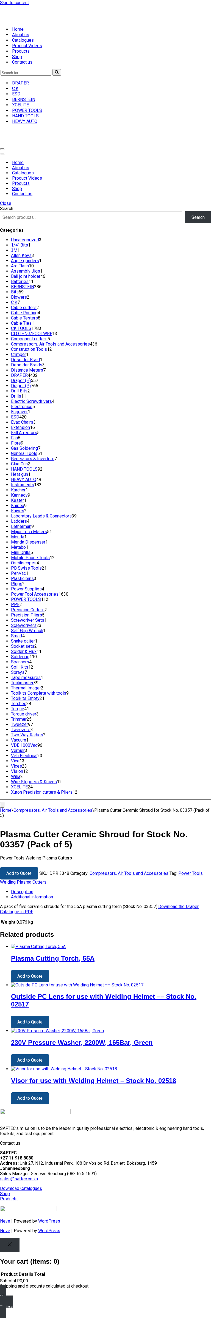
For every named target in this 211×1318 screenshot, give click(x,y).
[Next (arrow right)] (201, 659)
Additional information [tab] (32, 897)
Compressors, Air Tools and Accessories (52, 810)
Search (6, 208)
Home (18, 29)
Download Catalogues (21, 1188)
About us (20, 34)
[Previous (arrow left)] (9, 659)
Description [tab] (22, 891)
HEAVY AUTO (24, 121)
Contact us (22, 62)
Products (21, 51)
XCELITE (20, 105)
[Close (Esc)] (193, 6)
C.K (15, 88)
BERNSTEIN (23, 99)
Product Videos (27, 45)
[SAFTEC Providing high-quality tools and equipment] (105, 13)
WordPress (49, 1221)
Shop (17, 56)
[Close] (10, 1245)
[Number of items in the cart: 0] (2, 805)
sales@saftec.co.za (19, 1178)
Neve (5, 1221)
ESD (16, 94)
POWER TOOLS (27, 110)
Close (5, 203)
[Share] (181, 6)
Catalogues (23, 40)
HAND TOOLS (25, 115)
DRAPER (20, 83)
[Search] (56, 72)
